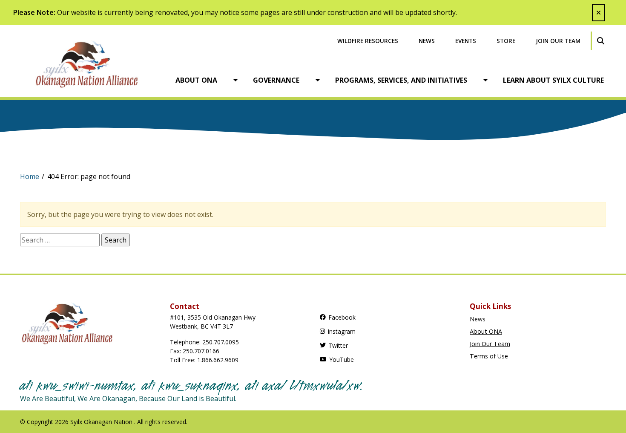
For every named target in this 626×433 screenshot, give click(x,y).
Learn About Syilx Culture (553, 80)
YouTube (341, 359)
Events (465, 41)
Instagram (341, 331)
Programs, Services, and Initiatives (401, 80)
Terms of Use (489, 356)
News (427, 41)
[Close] (598, 12)
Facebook (342, 317)
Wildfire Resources (367, 41)
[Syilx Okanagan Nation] (93, 63)
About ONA (196, 80)
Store (506, 41)
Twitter (338, 345)
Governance (276, 80)
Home (29, 176)
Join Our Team (558, 41)
